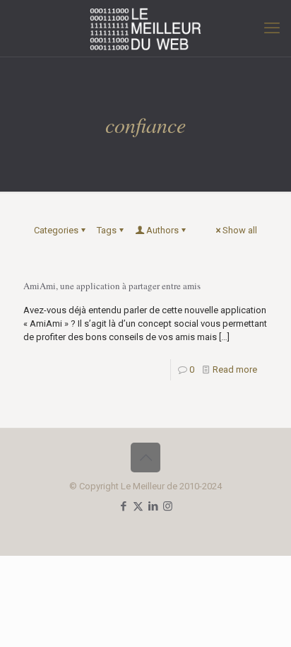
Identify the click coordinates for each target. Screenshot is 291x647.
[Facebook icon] (123, 506)
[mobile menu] (272, 28)
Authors (162, 230)
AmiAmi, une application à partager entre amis (112, 285)
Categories (56, 230)
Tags (107, 230)
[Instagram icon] (167, 506)
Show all (239, 230)
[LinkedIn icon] (153, 506)
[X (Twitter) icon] (138, 506)
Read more (235, 369)
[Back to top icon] (145, 457)
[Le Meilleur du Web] (145, 28)
